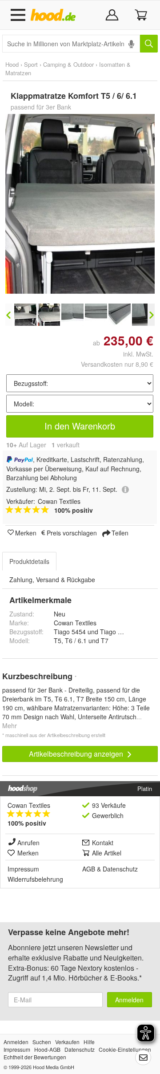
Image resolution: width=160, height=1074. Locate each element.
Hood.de (55, 15)
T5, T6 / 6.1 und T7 (81, 640)
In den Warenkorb (79, 425)
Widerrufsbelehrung (35, 879)
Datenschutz (120, 868)
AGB (88, 868)
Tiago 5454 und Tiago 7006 (93, 631)
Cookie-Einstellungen (125, 1049)
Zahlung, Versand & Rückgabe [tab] (52, 579)
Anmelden (129, 999)
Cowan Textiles (29, 805)
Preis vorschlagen (72, 532)
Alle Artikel (106, 852)
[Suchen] (149, 44)
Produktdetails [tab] (29, 561)
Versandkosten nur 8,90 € (117, 364)
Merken (25, 532)
